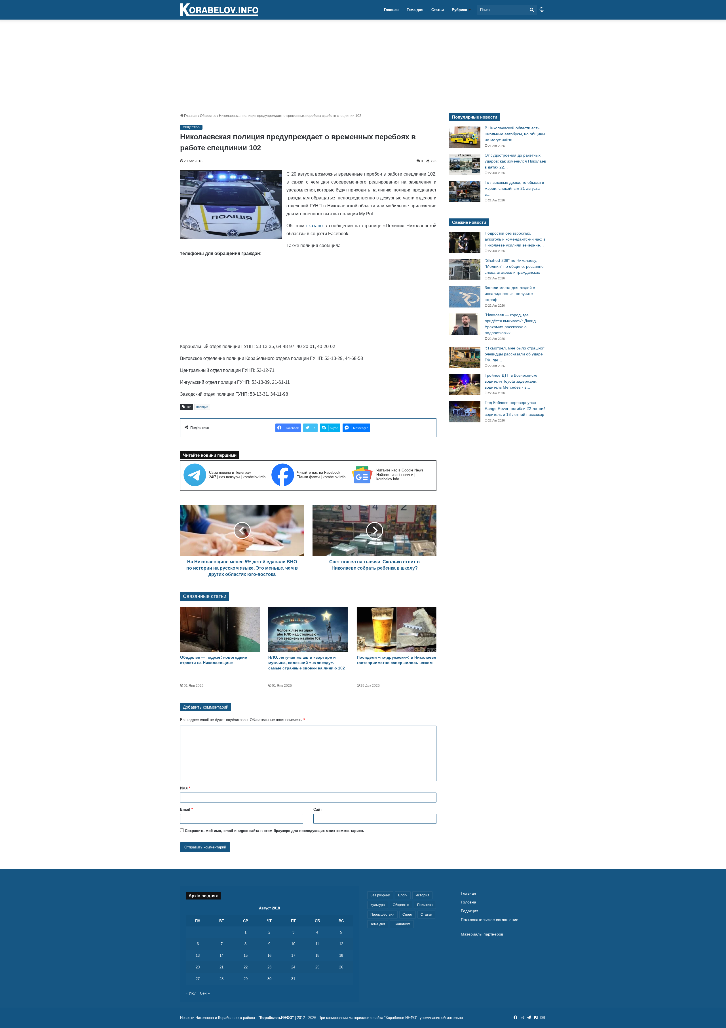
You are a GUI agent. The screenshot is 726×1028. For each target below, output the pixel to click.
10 (293, 944)
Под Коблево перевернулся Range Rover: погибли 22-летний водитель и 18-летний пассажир (515, 408)
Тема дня (415, 10)
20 (198, 967)
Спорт (407, 915)
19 (341, 955)
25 (317, 967)
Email (186, 809)
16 (269, 955)
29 (246, 979)
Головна (468, 902)
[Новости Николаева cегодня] (219, 9)
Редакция (469, 911)
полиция (202, 406)
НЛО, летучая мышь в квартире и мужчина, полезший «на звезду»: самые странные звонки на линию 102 (306, 662)
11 (317, 944)
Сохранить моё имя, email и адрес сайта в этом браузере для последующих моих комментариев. (274, 831)
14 (221, 955)
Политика (425, 905)
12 (341, 944)
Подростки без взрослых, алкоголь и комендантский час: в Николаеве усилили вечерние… (515, 239)
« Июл (191, 993)
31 (293, 979)
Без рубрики (380, 895)
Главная (391, 10)
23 (269, 967)
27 (198, 979)
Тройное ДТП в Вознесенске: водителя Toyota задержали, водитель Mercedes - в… (512, 381)
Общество (208, 116)
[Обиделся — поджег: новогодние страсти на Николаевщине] (220, 629)
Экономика (402, 924)
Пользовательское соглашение (489, 920)
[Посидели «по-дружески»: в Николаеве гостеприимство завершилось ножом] (396, 629)
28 (221, 979)
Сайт (317, 809)
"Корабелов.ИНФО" (276, 1018)
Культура (377, 905)
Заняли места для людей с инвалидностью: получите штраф (510, 293)
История (422, 895)
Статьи (437, 10)
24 (293, 967)
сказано (314, 225)
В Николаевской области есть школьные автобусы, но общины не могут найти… (515, 134)
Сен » (205, 993)
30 (269, 979)
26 (341, 967)
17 (293, 955)
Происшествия (382, 915)
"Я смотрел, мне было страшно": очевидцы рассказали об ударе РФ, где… (515, 354)
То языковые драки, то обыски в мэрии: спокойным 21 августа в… (514, 188)
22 (246, 967)
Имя (185, 788)
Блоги (403, 895)
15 (246, 955)
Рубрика (459, 10)
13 (198, 955)
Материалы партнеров (482, 934)
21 (221, 967)
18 (317, 955)
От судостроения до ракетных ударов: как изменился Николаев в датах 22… (515, 161)
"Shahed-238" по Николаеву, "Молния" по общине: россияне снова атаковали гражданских (514, 266)
